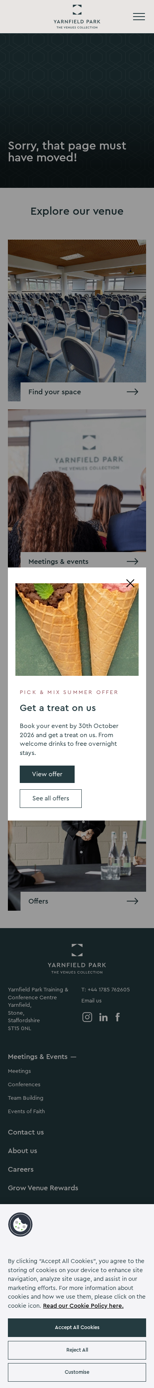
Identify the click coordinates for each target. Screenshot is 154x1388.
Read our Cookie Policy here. (83, 1306)
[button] (20, 1224)
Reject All (77, 1349)
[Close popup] (130, 583)
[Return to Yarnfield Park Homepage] (77, 16)
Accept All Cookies (77, 1327)
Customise (77, 1372)
